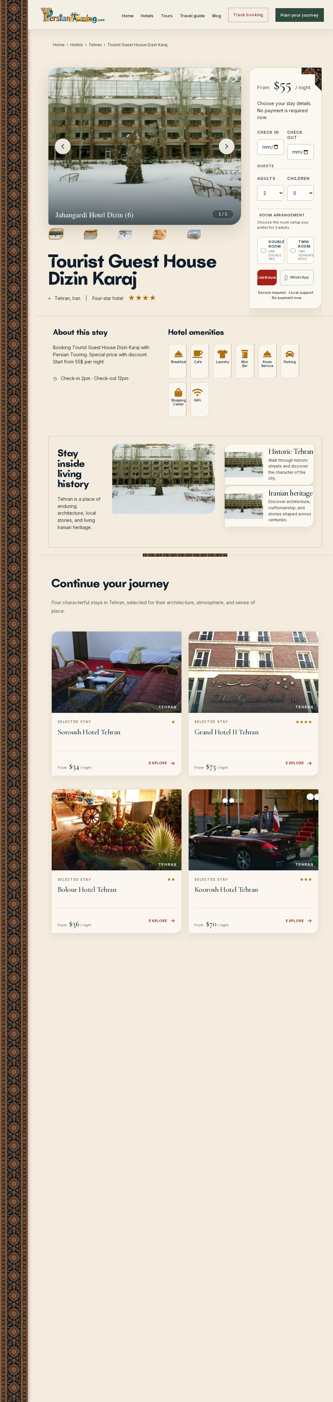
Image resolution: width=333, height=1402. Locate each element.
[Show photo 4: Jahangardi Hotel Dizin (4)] (159, 234)
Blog (216, 15)
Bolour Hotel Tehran (87, 889)
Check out (295, 135)
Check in (268, 132)
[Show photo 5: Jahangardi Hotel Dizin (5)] (194, 234)
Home (128, 15)
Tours (167, 15)
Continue (266, 277)
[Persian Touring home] (73, 14)
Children (298, 178)
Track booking (248, 14)
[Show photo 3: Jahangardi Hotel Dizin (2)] (125, 234)
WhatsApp (299, 277)
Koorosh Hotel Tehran (226, 889)
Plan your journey (300, 15)
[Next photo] (226, 146)
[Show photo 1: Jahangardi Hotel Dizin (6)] (56, 233)
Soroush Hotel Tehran (89, 732)
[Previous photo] (63, 146)
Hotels (147, 15)
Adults (266, 178)
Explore (158, 763)
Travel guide (192, 15)
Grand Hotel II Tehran (226, 732)
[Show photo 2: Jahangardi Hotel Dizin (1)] (90, 234)
